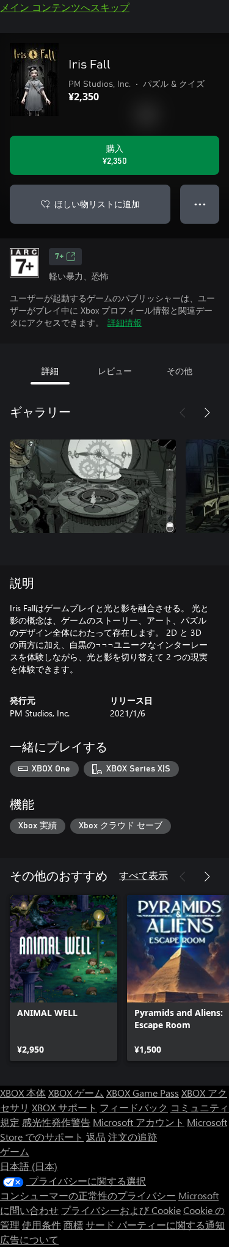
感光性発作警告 (56, 1122)
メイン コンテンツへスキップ (64, 7)
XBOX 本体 (23, 1092)
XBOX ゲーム (76, 1092)
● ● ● (200, 203)
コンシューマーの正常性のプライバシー (88, 1195)
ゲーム (14, 1151)
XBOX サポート (64, 1107)
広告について (29, 1239)
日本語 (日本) (28, 1166)
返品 (96, 1136)
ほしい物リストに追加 (97, 204)
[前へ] (182, 412)
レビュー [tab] (115, 371)
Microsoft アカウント (138, 1122)
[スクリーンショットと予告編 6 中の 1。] (93, 486)
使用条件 (41, 1224)
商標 (73, 1224)
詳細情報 (124, 322)
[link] (63, 978)
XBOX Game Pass (142, 1092)
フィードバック (134, 1107)
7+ (59, 256)
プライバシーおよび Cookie (121, 1210)
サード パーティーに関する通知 (155, 1224)
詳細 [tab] (50, 371)
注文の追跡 (132, 1136)
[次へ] (207, 412)
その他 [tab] (179, 371)
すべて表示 (143, 875)
